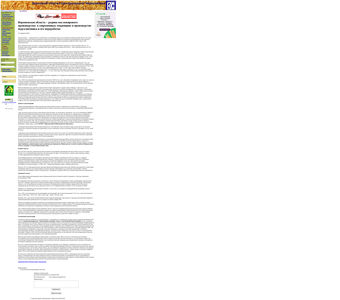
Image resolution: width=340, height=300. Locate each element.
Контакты (5, 52)
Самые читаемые (7, 16)
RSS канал (11, 10)
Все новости (6, 14)
